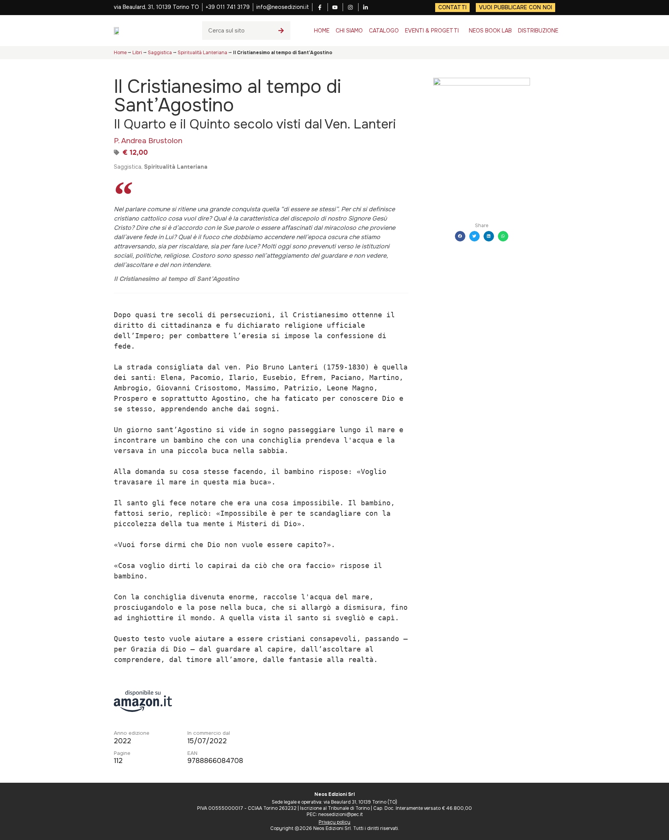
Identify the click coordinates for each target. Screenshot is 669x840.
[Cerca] (281, 30)
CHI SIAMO (349, 30)
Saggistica (160, 53)
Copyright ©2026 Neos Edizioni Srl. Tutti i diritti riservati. (334, 828)
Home (120, 53)
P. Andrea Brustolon (148, 140)
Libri (137, 53)
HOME (321, 30)
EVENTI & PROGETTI (432, 30)
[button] (460, 236)
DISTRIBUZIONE (538, 30)
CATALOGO (384, 30)
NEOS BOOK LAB (490, 30)
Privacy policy (334, 822)
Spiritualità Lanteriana (202, 53)
